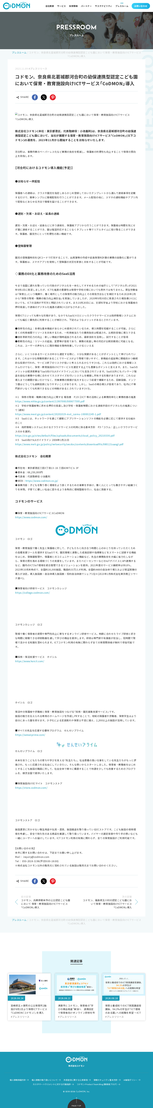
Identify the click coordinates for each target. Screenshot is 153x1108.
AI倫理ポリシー (130, 1079)
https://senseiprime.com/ (30, 735)
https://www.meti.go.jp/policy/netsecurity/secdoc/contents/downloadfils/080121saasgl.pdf (69, 444)
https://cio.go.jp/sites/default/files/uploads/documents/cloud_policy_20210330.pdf (64, 435)
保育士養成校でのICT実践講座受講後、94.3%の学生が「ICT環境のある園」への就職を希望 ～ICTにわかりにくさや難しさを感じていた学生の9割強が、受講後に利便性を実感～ (123, 1009)
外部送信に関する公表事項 (76, 1079)
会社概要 (49, 5)
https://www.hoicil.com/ (29, 661)
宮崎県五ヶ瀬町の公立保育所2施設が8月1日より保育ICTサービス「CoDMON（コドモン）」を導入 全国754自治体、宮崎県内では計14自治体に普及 (29, 1009)
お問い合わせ (140, 5)
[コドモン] (16, 6)
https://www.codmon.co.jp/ (41, 480)
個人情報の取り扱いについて (45, 1079)
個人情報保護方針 (18, 1079)
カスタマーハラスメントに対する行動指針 (52, 1084)
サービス (61, 5)
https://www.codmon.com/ (31, 517)
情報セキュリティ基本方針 (106, 1079)
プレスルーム (121, 5)
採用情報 (73, 5)
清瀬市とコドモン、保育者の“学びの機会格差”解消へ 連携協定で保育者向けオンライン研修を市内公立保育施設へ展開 (76, 1009)
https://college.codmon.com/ (32, 592)
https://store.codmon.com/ (31, 787)
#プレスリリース (38, 68)
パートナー (86, 5)
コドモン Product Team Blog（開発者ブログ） (97, 1084)
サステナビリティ (103, 5)
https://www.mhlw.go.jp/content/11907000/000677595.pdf (49, 401)
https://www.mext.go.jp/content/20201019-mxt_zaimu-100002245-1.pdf (58, 414)
